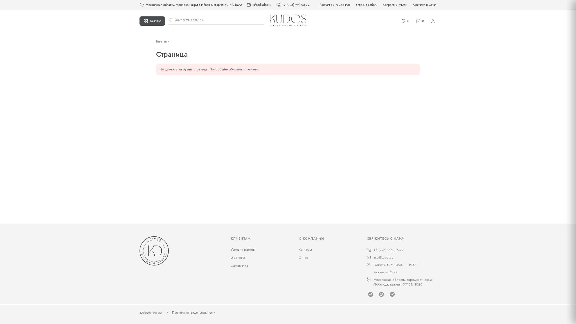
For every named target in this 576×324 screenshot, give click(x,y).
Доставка (238, 257)
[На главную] (288, 21)
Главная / (162, 41)
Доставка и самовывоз (335, 5)
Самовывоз (239, 265)
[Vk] (392, 294)
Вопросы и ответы (395, 5)
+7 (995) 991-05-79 (389, 250)
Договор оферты (151, 312)
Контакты (305, 249)
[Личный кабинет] (432, 21)
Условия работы (367, 5)
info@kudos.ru (384, 257)
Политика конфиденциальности (193, 312)
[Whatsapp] (381, 294)
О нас (303, 257)
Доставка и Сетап (424, 5)
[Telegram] (370, 294)
